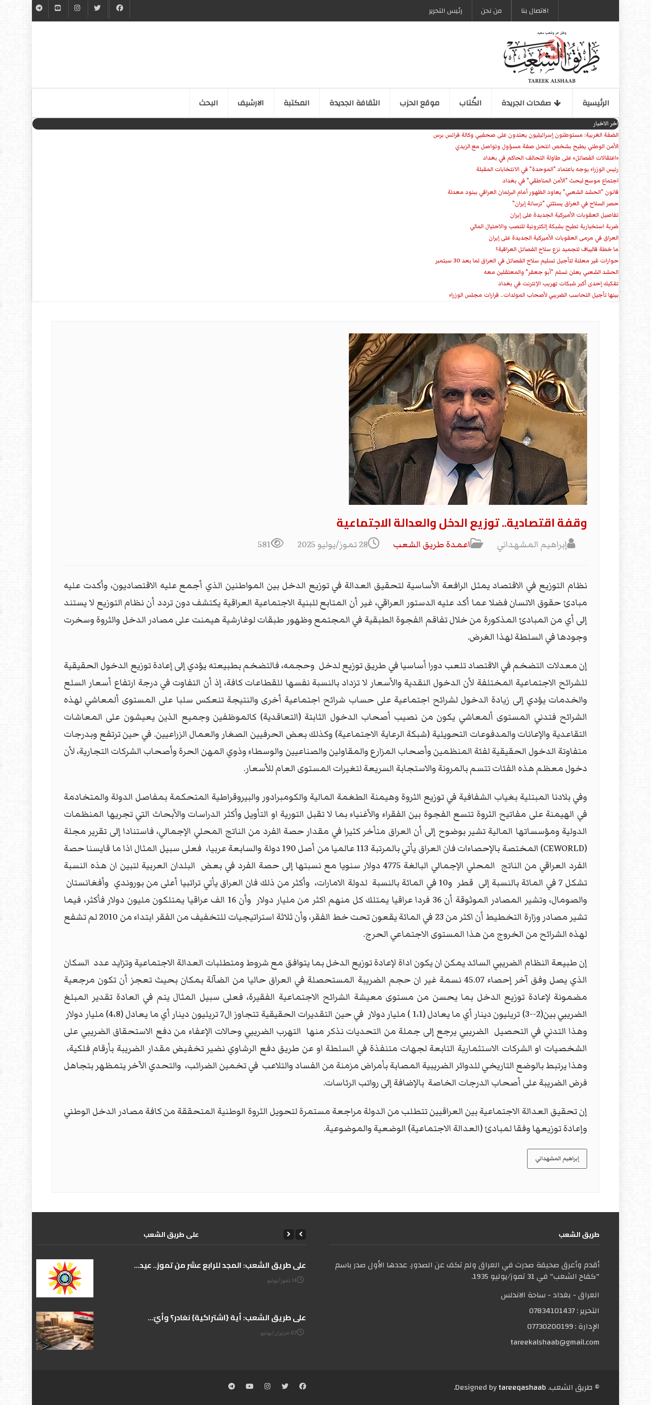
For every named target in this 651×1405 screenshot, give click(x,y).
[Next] (289, 1234)
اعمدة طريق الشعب (431, 545)
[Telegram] (39, 9)
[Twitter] (97, 9)
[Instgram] (78, 9)
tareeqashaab (522, 1387)
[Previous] (300, 1234)
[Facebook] (120, 9)
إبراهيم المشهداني (557, 1158)
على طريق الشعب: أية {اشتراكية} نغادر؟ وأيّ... (227, 1317)
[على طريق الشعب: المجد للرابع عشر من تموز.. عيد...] (64, 1278)
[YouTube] (58, 9)
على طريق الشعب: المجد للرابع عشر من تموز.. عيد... (220, 1265)
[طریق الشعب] (552, 57)
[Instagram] (267, 1387)
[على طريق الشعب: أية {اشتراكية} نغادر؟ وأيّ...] (64, 1331)
